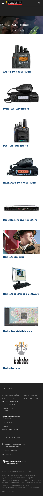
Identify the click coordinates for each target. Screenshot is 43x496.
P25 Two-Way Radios (15, 145)
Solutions (13, 30)
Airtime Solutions (8, 423)
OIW (12, 491)
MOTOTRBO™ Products (10, 398)
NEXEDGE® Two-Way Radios (19, 182)
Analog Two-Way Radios (17, 71)
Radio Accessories (13, 257)
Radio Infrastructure (30, 398)
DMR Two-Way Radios (16, 108)
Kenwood (23, 30)
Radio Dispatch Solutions (17, 331)
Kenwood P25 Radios (9, 405)
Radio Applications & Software (21, 294)
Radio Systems (11, 368)
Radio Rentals (7, 426)
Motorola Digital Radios (10, 395)
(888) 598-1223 (11, 451)
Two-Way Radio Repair (10, 429)
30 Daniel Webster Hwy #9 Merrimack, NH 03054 (15, 445)
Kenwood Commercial (10, 401)
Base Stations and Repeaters (20, 220)
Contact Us (9, 455)
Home (4, 30)
